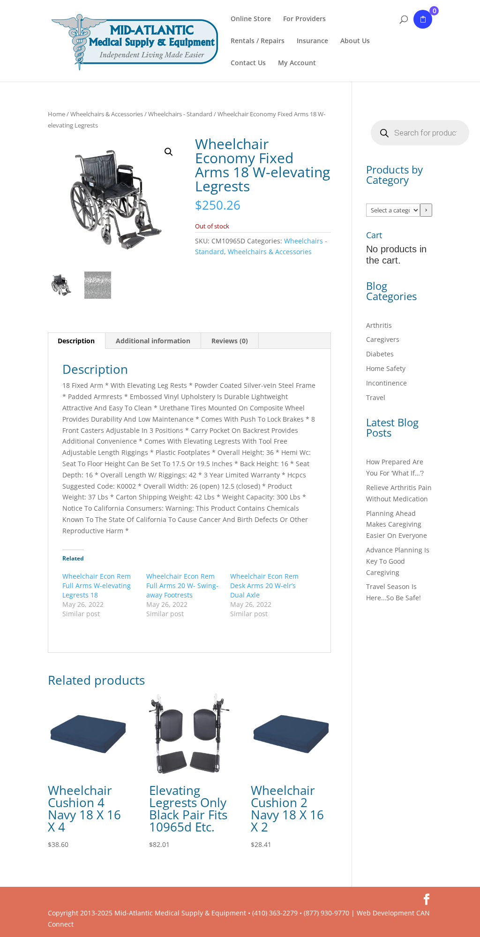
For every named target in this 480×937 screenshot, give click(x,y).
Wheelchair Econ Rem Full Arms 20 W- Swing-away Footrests (182, 585)
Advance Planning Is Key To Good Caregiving (397, 561)
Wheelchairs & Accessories (106, 114)
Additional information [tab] (153, 340)
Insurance (312, 41)
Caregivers (382, 339)
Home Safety (385, 368)
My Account (297, 63)
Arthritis (379, 325)
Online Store (251, 19)
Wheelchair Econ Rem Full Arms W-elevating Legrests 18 (96, 585)
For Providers (304, 19)
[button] (168, 152)
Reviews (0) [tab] (229, 340)
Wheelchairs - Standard (180, 114)
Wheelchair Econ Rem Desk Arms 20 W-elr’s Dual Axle (264, 585)
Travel (375, 397)
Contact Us (248, 63)
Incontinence (386, 382)
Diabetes (380, 353)
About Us (355, 41)
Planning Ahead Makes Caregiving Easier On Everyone (396, 524)
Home (56, 114)
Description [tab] (76, 340)
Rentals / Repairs (258, 41)
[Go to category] (426, 210)
